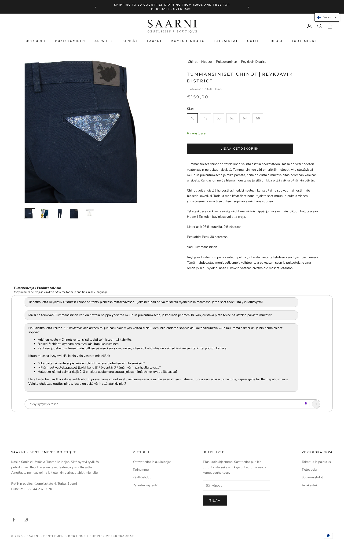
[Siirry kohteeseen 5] (89, 212)
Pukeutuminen (70, 41)
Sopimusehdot (312, 477)
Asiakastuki (310, 485)
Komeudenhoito (188, 41)
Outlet (254, 41)
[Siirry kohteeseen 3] (60, 213)
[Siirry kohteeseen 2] (45, 213)
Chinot (193, 61)
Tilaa (215, 500)
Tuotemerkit (305, 41)
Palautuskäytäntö (145, 485)
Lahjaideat (226, 41)
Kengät (130, 41)
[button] (327, 17)
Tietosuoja (309, 469)
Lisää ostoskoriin (240, 149)
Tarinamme (141, 469)
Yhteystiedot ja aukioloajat (152, 462)
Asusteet (104, 41)
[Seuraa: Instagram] (25, 519)
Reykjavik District (253, 61)
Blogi (276, 41)
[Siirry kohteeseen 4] (75, 213)
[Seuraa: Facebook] (13, 519)
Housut (206, 61)
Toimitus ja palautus (316, 462)
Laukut (154, 41)
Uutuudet (36, 41)
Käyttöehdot (142, 477)
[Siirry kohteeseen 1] (30, 213)
